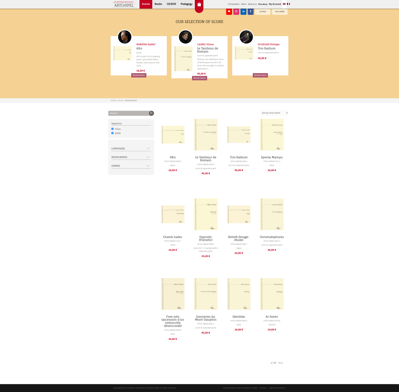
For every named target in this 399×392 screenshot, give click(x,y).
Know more (139, 75)
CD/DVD (171, 4)
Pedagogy (186, 4)
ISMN (118, 133)
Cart (199, 4)
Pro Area (262, 4)
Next (280, 363)
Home (113, 100)
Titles (118, 129)
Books (158, 4)
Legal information (277, 388)
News (243, 4)
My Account (275, 4)
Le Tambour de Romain (207, 50)
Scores (146, 4)
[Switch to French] (288, 4)
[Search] (151, 113)
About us (252, 4)
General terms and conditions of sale (240, 388)
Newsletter (280, 11)
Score (120, 100)
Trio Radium (267, 48)
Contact (262, 11)
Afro (139, 48)
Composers (233, 4)
